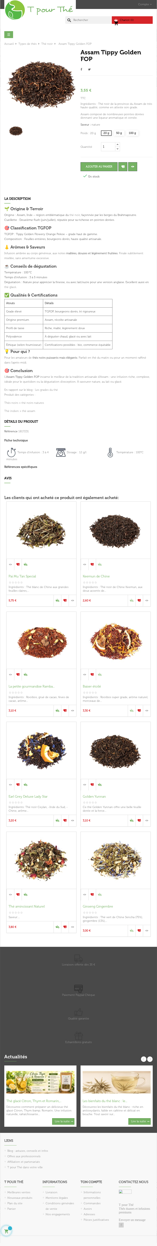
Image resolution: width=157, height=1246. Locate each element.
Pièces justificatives (96, 1220)
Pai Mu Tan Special (22, 576)
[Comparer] (132, 166)
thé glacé (10, 287)
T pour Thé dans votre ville (25, 1167)
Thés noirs (11, 403)
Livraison (51, 1192)
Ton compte (91, 1182)
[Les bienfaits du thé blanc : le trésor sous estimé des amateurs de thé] (117, 1082)
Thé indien (11, 411)
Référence (11, 431)
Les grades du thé (46, 390)
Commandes (92, 1203)
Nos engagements (58, 1214)
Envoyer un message (132, 1220)
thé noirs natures (32, 403)
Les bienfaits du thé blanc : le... (105, 1101)
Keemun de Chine (96, 576)
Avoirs (88, 1209)
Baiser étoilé (92, 686)
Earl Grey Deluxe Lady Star (28, 796)
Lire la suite (62, 1121)
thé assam (28, 411)
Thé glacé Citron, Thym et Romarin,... (33, 1101)
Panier (11, 1209)
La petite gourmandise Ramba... (32, 686)
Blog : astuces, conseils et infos (27, 1151)
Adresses (89, 1214)
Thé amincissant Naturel (27, 906)
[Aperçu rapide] (41, 564)
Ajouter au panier (99, 166)
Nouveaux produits (19, 1198)
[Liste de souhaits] (122, 166)
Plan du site (14, 1203)
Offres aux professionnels (23, 1156)
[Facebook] (121, 1225)
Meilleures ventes (18, 1192)
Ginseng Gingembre (98, 906)
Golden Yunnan (94, 796)
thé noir (75, 215)
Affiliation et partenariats (23, 1162)
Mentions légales (57, 1198)
